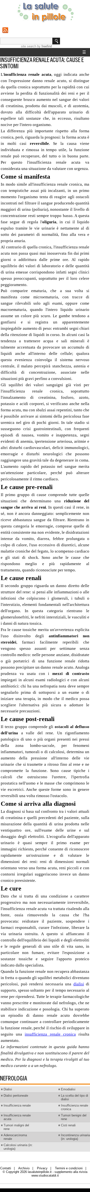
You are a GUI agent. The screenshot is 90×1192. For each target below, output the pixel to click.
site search (28, 46)
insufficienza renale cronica (50, 1034)
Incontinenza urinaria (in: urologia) (75, 1137)
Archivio (24, 1168)
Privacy (42, 1168)
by (44, 46)
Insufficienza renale (17, 1105)
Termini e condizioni (69, 1168)
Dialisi (8, 1089)
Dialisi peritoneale (16, 1095)
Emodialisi (68, 1089)
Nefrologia (13, 1079)
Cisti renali (68, 1125)
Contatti (5, 1168)
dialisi (78, 984)
